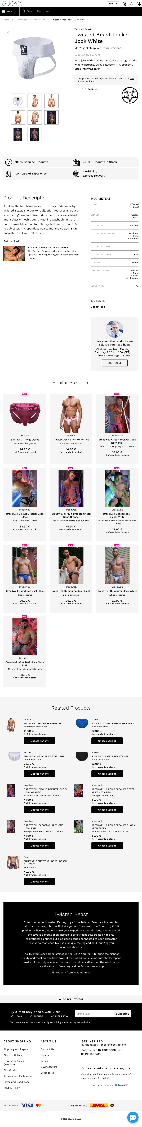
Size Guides (10, 1070)
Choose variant (39, 740)
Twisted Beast (82, 29)
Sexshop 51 (47, 1072)
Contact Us (47, 1049)
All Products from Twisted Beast (71, 972)
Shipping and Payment (16, 1049)
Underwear (21, 20)
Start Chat (114, 363)
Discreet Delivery (13, 1055)
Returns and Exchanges (17, 1076)
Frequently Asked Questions (13, 1063)
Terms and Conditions (16, 1081)
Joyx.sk (45, 1061)
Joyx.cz (45, 1055)
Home (6, 20)
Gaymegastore (49, 1066)
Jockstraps (39, 20)
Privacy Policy (11, 1087)
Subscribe (122, 1013)
